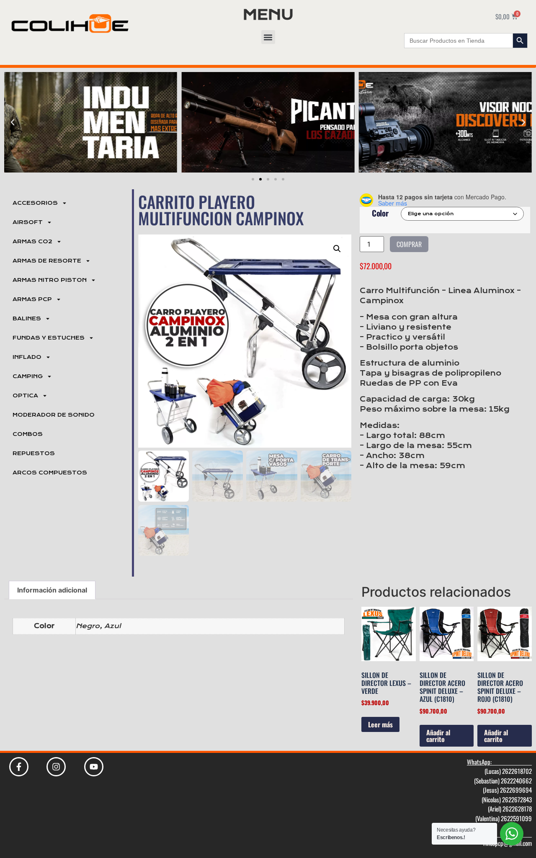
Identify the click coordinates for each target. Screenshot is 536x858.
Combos (28, 434)
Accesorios (35, 203)
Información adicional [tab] (52, 590)
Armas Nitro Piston (50, 280)
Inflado (27, 357)
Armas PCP (32, 299)
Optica (25, 395)
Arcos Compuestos (50, 472)
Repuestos (34, 453)
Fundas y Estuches (49, 338)
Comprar (409, 244)
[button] (268, 37)
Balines (27, 318)
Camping (28, 376)
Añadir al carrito (438, 735)
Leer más (380, 724)
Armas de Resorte (47, 261)
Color (380, 213)
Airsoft (28, 222)
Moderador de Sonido (54, 415)
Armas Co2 (32, 241)
